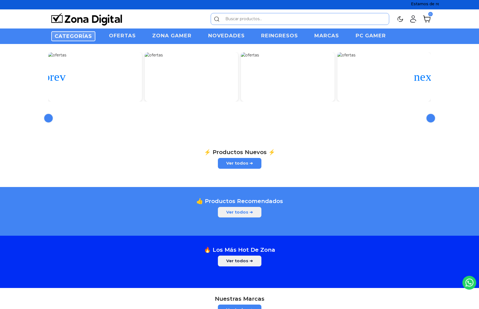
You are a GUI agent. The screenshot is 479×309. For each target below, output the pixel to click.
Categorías (73, 36)
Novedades (226, 36)
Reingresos (279, 36)
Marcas (326, 36)
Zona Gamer (172, 36)
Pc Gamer (371, 36)
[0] (427, 18)
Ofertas (122, 36)
